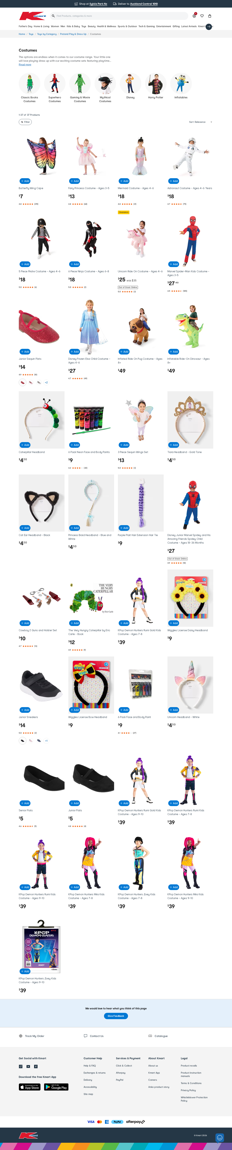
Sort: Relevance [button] (197, 122)
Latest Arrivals (189, 26)
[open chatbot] (220, 1138)
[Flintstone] (39, 741)
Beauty (91, 26)
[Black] (22, 741)
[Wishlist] (202, 15)
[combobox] (119, 16)
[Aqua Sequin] (39, 382)
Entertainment (163, 26)
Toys (83, 26)
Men (63, 26)
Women (55, 26)
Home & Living (41, 26)
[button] (209, 15)
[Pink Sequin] (31, 382)
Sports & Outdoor (127, 26)
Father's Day (25, 26)
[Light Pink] (31, 741)
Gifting (176, 26)
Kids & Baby (73, 26)
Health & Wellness (106, 26)
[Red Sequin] (22, 382)
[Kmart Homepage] (32, 16)
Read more (25, 64)
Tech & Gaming (147, 26)
